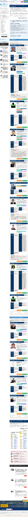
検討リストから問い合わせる (4, 6)
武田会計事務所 (12, 263)
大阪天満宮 (15, 437)
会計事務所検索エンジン (12, 3)
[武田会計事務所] (13, 267)
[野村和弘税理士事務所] (13, 399)
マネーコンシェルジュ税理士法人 (14, 129)
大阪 (14, 439)
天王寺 (15, 443)
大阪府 (4, 11)
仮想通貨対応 (2, 32)
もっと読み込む (19, 312)
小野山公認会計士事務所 (13, 223)
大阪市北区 (24, 433)
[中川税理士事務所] (13, 364)
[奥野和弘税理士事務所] (13, 345)
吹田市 (24, 445)
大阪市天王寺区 (25, 439)
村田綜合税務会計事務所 (13, 64)
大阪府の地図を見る (5, 41)
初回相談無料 (2, 20)
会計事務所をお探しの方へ (16, 0)
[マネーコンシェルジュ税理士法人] (13, 133)
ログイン (26, 1)
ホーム (11, 0)
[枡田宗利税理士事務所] (13, 164)
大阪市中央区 (24, 431)
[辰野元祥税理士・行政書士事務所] (13, 201)
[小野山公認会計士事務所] (13, 227)
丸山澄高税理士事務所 (13, 45)
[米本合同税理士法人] (13, 105)
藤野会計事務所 (12, 322)
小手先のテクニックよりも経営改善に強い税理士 (20, 459)
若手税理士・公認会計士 (3, 21)
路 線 (6, 9)
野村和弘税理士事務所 (13, 395)
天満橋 (15, 436)
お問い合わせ (21, 0)
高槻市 (24, 443)
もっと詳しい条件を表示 (4, 34)
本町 (15, 434)
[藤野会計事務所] (13, 326)
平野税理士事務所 (18, 458)
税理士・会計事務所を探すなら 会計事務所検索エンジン (5, 1)
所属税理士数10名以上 (3, 31)
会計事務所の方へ (4, 505)
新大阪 (15, 446)
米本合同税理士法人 (12, 101)
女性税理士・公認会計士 (3, 22)
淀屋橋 (15, 448)
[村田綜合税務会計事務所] (13, 68)
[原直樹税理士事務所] (13, 380)
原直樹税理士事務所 (12, 376)
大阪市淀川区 (24, 436)
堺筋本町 (15, 440)
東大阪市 (24, 442)
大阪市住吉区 (25, 448)
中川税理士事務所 (12, 360)
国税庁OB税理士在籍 (3, 30)
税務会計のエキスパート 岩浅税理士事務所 (19, 456)
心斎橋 (15, 442)
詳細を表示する (19, 127)
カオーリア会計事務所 (18, 453)
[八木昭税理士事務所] (13, 299)
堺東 (14, 445)
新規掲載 (19, 506)
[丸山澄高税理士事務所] (13, 49)
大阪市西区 (24, 440)
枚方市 (24, 446)
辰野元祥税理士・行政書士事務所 (14, 197)
